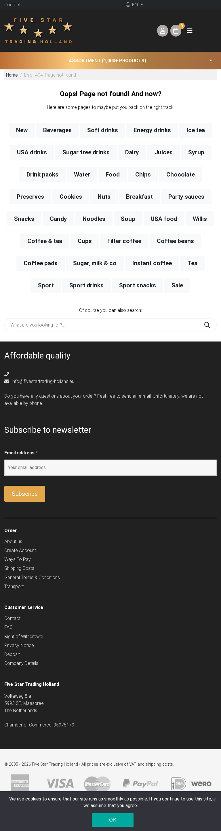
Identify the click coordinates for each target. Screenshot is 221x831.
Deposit (12, 654)
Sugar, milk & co (95, 263)
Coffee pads (41, 263)
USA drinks (32, 152)
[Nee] (214, 799)
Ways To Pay (17, 559)
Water (82, 174)
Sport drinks (86, 285)
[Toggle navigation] (189, 31)
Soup (128, 218)
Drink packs (42, 174)
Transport (14, 586)
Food (113, 174)
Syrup (196, 152)
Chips (143, 174)
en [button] (134, 4)
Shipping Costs (19, 568)
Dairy (132, 152)
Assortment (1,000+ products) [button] (107, 60)
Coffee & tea (44, 241)
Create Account (20, 550)
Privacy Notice (19, 645)
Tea (192, 263)
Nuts (104, 196)
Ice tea (195, 130)
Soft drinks (102, 130)
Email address (21, 453)
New (22, 130)
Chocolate (180, 174)
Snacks (24, 218)
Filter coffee (124, 241)
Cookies (71, 196)
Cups (85, 241)
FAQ (8, 627)
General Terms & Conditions (32, 577)
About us (13, 541)
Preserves (30, 196)
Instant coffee (152, 263)
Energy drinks (152, 130)
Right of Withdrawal (23, 636)
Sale (177, 285)
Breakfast (139, 196)
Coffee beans (175, 241)
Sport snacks (137, 285)
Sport (46, 285)
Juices (164, 152)
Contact (12, 4)
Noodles (94, 218)
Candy (58, 218)
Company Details (21, 663)
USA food (164, 218)
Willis (200, 218)
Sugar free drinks (86, 152)
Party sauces (186, 196)
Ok (112, 820)
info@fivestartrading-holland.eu (42, 381)
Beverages (57, 130)
